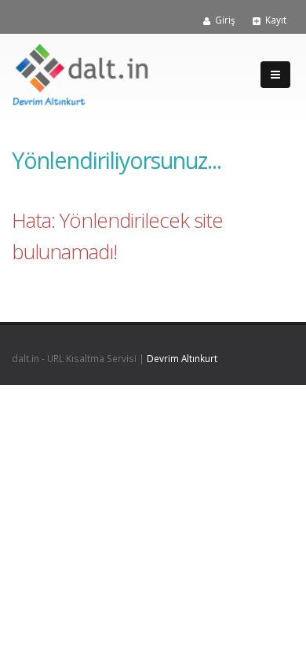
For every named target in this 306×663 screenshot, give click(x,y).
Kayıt (275, 19)
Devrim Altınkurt (182, 358)
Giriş (225, 19)
